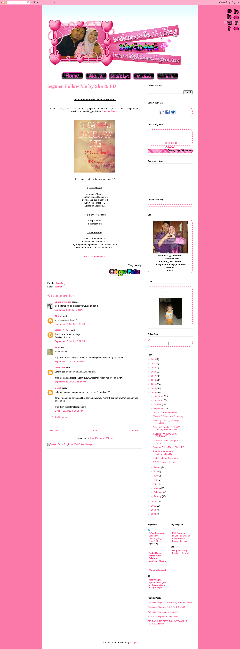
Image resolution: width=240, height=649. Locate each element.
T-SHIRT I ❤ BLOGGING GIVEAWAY (165, 435)
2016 (153, 380)
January (158, 496)
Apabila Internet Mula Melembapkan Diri (163, 452)
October (158, 404)
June (156, 476)
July (156, 471)
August (157, 467)
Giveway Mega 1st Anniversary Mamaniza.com (170, 602)
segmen (58, 287)
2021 (153, 363)
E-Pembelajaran (157, 533)
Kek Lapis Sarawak (180, 553)
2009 (153, 514)
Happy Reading (180, 550)
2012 (153, 501)
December (159, 396)
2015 (153, 384)
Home (95, 430)
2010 (153, 510)
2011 (153, 506)
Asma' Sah (60, 367)
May (156, 480)
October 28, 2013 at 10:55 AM (69, 411)
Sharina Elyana (109, 111)
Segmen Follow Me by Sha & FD (168, 447)
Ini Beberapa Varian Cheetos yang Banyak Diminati (181, 538)
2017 (153, 376)
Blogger (133, 642)
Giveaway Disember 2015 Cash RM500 (166, 607)
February (158, 492)
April (156, 484)
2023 (153, 359)
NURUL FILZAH (62, 330)
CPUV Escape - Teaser (164, 462)
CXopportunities (63, 302)
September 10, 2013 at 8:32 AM (70, 324)
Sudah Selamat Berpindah (165, 458)
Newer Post (55, 430)
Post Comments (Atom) (101, 438)
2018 (153, 372)
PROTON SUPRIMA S (94, 256)
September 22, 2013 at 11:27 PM (70, 382)
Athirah (58, 316)
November (159, 400)
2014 (153, 388)
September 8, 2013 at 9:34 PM (69, 310)
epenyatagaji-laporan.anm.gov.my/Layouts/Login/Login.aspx (157, 584)
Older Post (134, 430)
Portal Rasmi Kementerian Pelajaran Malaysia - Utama (157, 557)
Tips (165, 143)
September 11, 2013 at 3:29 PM (70, 361)
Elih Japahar (178, 533)
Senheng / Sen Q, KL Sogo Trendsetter (166, 421)
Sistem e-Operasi (157, 570)
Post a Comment (59, 417)
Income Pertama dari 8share (166, 412)
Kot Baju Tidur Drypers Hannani (163, 612)
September (159, 408)
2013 (153, 392)
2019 (153, 367)
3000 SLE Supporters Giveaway (168, 416)
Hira (57, 347)
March (157, 488)
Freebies (173, 143)
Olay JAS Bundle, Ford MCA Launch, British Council (166, 428)
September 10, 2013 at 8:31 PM (70, 341)
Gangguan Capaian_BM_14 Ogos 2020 (156, 538)
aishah (58, 388)
